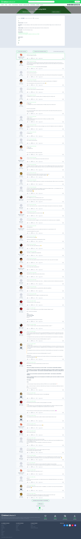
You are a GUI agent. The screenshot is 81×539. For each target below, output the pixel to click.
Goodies (2, 532)
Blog (6, 4)
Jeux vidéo (2, 526)
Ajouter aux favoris (56, 11)
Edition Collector (33, 524)
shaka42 (21, 175)
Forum (10, 4)
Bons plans (20, 4)
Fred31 (21, 74)
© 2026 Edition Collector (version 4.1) (6, 537)
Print (2, 530)
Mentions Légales (33, 526)
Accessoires (3, 531)
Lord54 (23, 18)
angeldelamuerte (21, 57)
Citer (37, 58)
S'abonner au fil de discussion (28, 11)
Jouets (2, 533)
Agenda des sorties (26, 4)
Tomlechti (21, 303)
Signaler (41, 58)
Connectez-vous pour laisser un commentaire (40, 500)
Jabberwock (21, 199)
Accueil (2, 4)
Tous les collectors (15, 4)
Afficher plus (40, 503)
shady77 (21, 346)
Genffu (21, 64)
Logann (21, 296)
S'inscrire (77, 1)
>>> (42, 509)
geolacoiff (21, 207)
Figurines (2, 525)
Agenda (17, 526)
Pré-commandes (18, 524)
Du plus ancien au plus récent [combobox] (58, 51)
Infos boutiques (32, 4)
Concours (41, 4)
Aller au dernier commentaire (21, 51)
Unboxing (37, 4)
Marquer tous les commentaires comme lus (40, 51)
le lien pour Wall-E (32, 66)
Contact (32, 525)
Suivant (39, 509)
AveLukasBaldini (21, 254)
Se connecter (71, 1)
